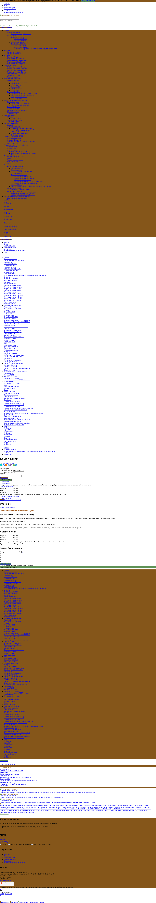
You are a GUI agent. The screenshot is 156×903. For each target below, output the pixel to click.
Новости (6, 5)
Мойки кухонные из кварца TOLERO (16, 734)
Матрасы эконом (78, 807)
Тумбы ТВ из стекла (10, 666)
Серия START (8, 626)
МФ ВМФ (6, 756)
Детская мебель (5, 498)
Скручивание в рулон (126, 809)
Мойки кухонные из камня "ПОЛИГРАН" (17, 733)
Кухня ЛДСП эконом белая (12, 729)
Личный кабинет (5, 843)
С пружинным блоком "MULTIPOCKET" (17, 635)
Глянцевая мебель (58, 805)
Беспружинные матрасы (12, 636)
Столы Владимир (9, 641)
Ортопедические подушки (14, 809)
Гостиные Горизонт (10, 597)
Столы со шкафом (54, 810)
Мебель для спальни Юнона (13, 610)
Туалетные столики (10, 615)
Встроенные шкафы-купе (12, 582)
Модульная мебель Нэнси (12, 598)
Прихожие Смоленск (11, 592)
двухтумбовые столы (132, 810)
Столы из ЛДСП (9, 688)
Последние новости (6, 767)
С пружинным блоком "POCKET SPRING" (18, 633)
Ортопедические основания (13, 613)
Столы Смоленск (9, 648)
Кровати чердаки (45, 451)
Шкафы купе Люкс (10, 578)
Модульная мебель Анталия (13, 600)
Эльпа (53, 451)
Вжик (22, 451)
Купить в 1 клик (6, 480)
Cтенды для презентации (12, 673)
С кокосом (61, 809)
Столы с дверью (9, 709)
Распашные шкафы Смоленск (14, 573)
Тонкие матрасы (66, 810)
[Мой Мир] (16, 465)
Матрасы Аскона (9, 616)
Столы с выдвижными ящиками (14, 711)
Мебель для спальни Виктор (13, 611)
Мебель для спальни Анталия (13, 608)
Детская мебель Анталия (12, 451)
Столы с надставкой (41, 810)
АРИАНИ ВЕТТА (9, 585)
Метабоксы (7, 713)
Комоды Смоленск (10, 658)
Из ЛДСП (7, 665)
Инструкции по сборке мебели (14, 738)
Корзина (3, 839)
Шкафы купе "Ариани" (11, 583)
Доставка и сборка (10, 9)
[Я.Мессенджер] (1, 465)
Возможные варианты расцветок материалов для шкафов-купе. (25, 588)
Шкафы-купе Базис (10, 580)
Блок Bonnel (20, 805)
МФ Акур (19, 807)
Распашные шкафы (10, 572)
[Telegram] (9, 465)
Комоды (6, 656)
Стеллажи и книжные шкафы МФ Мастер (17, 681)
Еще (5, 252)
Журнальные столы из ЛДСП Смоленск (17, 693)
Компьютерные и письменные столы (111, 805)
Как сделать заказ (9, 7)
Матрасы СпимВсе (10, 631)
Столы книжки (8, 686)
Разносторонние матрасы (49, 809)
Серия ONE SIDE (9, 625)
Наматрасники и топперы (12, 621)
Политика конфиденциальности (14, 12)
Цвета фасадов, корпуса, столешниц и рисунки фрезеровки (24, 726)
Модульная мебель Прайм (12, 603)
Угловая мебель (77, 810)
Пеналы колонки (9, 724)
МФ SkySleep (12, 807)
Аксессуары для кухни (11, 731)
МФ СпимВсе (8, 749)
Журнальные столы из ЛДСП (13, 691)
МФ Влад (7, 746)
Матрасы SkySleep (10, 620)
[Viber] (11, 465)
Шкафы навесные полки (12, 714)
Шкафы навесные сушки (12, 719)
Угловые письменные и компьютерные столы (97, 810)
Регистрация (90, 1)
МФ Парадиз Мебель (10, 753)
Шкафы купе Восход (10, 577)
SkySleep (7, 743)
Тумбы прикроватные (11, 660)
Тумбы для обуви (9, 661)
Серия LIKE (7, 623)
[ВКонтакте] (4, 465)
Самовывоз (7, 10)
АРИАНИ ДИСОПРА (10, 587)
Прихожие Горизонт (10, 593)
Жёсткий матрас (80, 805)
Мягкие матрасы (101, 807)
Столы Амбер (9, 810)
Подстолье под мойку (11, 708)
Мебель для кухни (90, 807)
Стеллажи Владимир (11, 680)
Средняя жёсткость (139, 809)
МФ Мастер (7, 741)
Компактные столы (92, 805)
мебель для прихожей (13, 812)
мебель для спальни (27, 812)
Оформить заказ (5, 841)
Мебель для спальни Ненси (13, 607)
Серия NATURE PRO (11, 630)
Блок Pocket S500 (46, 805)
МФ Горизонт (8, 748)
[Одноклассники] (6, 465)
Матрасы (70, 807)
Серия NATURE (9, 628)
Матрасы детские (9, 638)
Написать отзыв (5, 564)
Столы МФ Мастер (10, 646)
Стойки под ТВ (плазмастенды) (14, 668)
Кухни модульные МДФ (11, 706)
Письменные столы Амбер (12, 643)
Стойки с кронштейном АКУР (13, 670)
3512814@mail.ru (5, 880)
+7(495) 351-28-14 (6, 894)
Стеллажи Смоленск (10, 678)
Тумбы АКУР (8, 671)
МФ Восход (7, 757)
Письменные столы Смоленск (14, 650)
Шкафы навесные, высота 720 (14, 716)
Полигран (7, 751)
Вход (83, 1)
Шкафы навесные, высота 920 (14, 718)
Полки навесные (9, 683)
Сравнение (4, 761)
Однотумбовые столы (131, 807)
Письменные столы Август (12, 645)
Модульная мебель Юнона (12, 602)
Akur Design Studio (10, 754)
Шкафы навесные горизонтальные (15, 723)
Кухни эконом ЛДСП (10, 728)
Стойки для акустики (10, 675)
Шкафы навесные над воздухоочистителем (18, 721)
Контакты (7, 4)
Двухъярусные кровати (31, 451)
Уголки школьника (10, 651)
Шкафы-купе (8, 575)
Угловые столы (9, 653)
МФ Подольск (8, 744)
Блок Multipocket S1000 (32, 805)
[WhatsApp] (14, 465)
